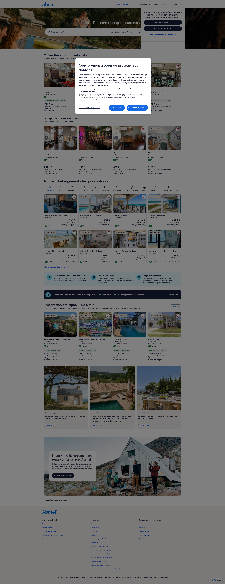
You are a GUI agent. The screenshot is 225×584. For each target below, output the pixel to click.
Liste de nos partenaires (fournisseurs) (92, 100)
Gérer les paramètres (89, 108)
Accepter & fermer (137, 108)
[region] (113, 86)
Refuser (117, 108)
